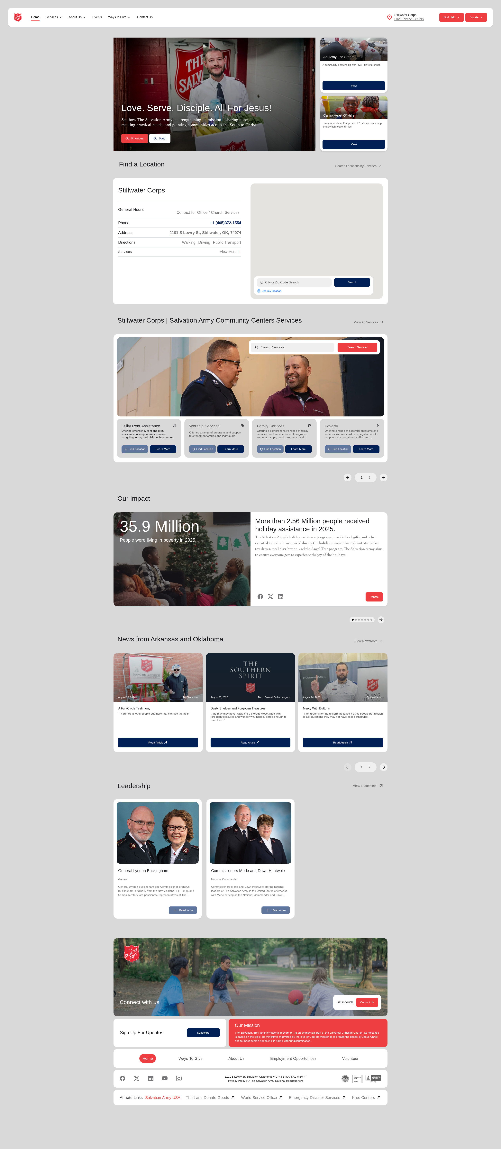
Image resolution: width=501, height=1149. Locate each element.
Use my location (269, 291)
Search (352, 282)
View (354, 85)
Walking (189, 242)
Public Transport (227, 242)
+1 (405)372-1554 (225, 223)
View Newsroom (369, 641)
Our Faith (159, 138)
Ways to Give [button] (117, 17)
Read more (183, 910)
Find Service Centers (409, 19)
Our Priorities (134, 138)
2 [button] (369, 477)
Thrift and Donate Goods (210, 1097)
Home (35, 17)
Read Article (158, 742)
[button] (347, 477)
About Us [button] (75, 17)
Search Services (357, 347)
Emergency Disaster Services (317, 1097)
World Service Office (262, 1097)
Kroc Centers (366, 1097)
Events (97, 17)
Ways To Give (190, 1058)
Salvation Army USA (162, 1097)
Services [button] (52, 17)
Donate (473, 17)
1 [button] (362, 477)
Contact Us (145, 17)
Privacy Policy (236, 1080)
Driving (204, 242)
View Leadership (368, 786)
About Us (236, 1058)
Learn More (163, 448)
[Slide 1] (353, 620)
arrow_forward (383, 767)
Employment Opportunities (293, 1058)
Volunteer (350, 1058)
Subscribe (203, 1032)
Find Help (449, 17)
